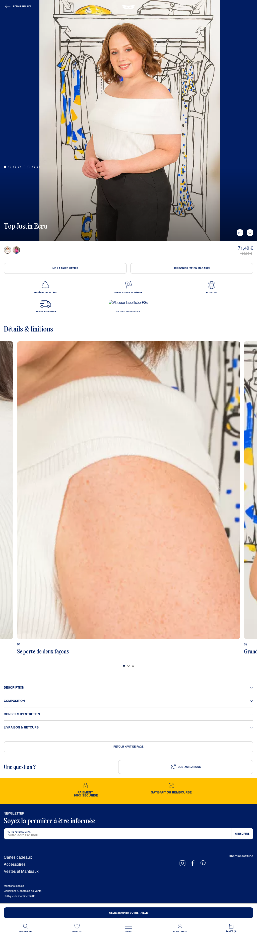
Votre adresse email (19, 832)
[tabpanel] (128, 500)
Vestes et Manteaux (21, 871)
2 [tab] (128, 666)
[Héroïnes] (128, 7)
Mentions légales (14, 886)
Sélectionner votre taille (128, 912)
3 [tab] (133, 666)
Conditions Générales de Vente (22, 891)
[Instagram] (182, 863)
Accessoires (15, 864)
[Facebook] (192, 863)
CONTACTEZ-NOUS (189, 767)
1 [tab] (124, 666)
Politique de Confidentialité (19, 896)
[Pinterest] (203, 863)
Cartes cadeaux (18, 857)
